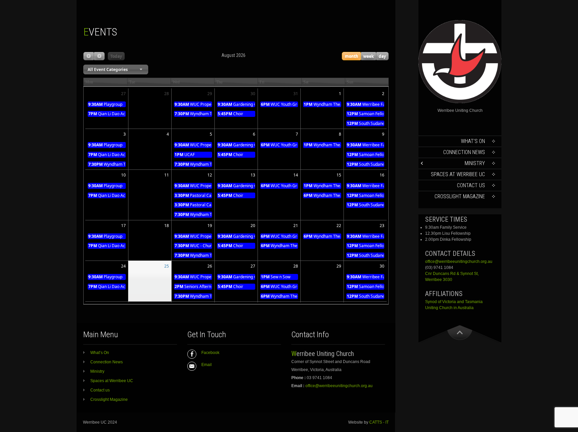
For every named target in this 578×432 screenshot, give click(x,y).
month (351, 56)
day (382, 56)
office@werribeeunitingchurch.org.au (458, 261)
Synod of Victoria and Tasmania (454, 301)
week (368, 56)
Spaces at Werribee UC (458, 174)
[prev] (88, 56)
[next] (99, 56)
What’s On (473, 141)
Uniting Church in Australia (449, 307)
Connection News (464, 152)
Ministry (475, 163)
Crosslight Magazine (460, 196)
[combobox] (115, 69)
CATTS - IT (379, 422)
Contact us (471, 185)
